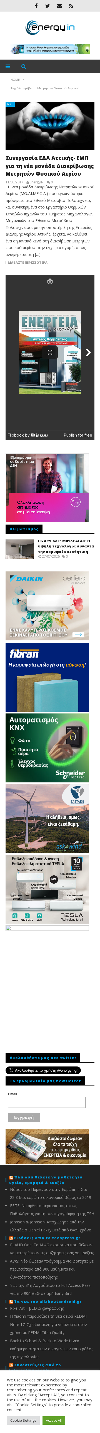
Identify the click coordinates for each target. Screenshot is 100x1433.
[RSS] (71, 6)
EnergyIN (37, 182)
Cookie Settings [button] (23, 1420)
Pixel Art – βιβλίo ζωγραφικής (37, 1308)
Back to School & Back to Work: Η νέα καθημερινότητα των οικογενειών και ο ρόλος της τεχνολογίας (51, 1349)
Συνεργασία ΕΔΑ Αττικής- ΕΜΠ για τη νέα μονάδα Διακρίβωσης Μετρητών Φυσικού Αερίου (50, 165)
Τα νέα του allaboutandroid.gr (48, 1301)
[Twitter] (48, 6)
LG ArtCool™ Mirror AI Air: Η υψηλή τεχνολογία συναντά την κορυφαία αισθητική (66, 546)
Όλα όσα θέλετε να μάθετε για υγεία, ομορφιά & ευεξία (46, 1180)
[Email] (59, 6)
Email (12, 1094)
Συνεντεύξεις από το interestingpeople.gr (35, 1367)
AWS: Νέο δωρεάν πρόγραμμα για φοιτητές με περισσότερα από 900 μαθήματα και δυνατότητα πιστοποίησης (52, 1269)
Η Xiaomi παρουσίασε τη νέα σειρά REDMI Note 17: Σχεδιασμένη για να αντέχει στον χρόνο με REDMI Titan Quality (48, 1324)
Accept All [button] (54, 1420)
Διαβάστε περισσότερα (28, 262)
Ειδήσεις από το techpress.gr (47, 1237)
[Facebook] (36, 6)
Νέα (10, 104)
